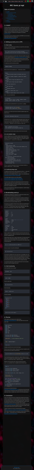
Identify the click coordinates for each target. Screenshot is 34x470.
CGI (22, 1)
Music (19, 1)
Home (10, 1)
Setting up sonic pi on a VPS (11, 12)
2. (6, 12)
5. (6, 21)
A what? (8, 11)
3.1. (8, 19)
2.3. (8, 16)
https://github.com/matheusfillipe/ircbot (10, 320)
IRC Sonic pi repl (16, 467)
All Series (16, 1)
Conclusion (8, 21)
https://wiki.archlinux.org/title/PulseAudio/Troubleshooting (13, 178)
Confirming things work (12, 16)
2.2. (8, 15)
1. (6, 11)
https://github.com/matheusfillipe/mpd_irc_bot (11, 389)
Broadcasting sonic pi (12, 192)
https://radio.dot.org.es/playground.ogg (10, 38)
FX (5, 0)
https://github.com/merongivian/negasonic (10, 413)
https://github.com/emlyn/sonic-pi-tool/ (21, 57)
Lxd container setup (12, 15)
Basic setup (9, 45)
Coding (12, 1)
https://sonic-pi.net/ (7, 33)
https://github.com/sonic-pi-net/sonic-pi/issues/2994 (12, 175)
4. (6, 20)
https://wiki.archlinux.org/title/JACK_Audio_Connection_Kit (13, 179)
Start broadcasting (12, 19)
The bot (8, 20)
